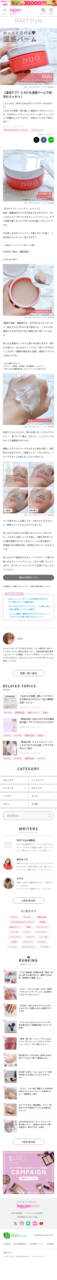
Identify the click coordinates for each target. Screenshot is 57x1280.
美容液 (40, 735)
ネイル (34, 796)
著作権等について (37, 1244)
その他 (34, 803)
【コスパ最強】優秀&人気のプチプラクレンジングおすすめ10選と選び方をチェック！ (28, 615)
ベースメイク (37, 780)
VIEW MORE (28, 900)
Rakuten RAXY (16, 12)
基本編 (42, 922)
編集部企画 (19, 712)
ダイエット (28, 942)
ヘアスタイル (41, 932)
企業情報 (6, 1244)
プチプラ (41, 758)
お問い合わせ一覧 (22, 1256)
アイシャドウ (42, 927)
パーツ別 (43, 937)
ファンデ (12, 947)
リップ (26, 932)
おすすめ (7, 712)
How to (7, 735)
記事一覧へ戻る (28, 673)
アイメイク (8, 788)
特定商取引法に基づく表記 (27, 1217)
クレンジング (37, 130)
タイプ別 (44, 947)
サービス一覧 (8, 1256)
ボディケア (36, 788)
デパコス (42, 942)
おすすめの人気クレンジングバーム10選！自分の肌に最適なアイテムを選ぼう (29, 608)
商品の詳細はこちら (28, 577)
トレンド (14, 932)
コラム (6, 803)
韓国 (28, 927)
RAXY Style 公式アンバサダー (16, 130)
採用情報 (50, 1244)
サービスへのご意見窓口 (34, 1213)
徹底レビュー (33, 712)
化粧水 (45, 712)
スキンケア (17, 126)
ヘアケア (7, 796)
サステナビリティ (38, 1256)
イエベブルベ (15, 937)
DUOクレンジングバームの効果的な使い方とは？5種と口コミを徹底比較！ (28, 600)
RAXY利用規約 (16, 1213)
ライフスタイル (28, 947)
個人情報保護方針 (20, 1244)
